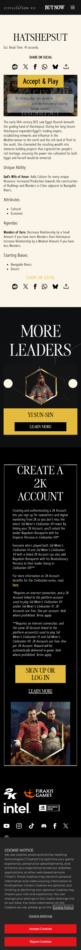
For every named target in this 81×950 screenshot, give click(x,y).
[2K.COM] (10, 793)
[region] (40, 893)
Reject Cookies (41, 941)
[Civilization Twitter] (65, 826)
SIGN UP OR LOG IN (40, 674)
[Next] (72, 383)
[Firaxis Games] (38, 793)
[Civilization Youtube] (6, 826)
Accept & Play (40, 81)
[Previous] (8, 383)
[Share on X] (25, 66)
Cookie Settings (40, 916)
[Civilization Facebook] (54, 826)
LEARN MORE (40, 426)
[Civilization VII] (20, 7)
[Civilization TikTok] (31, 826)
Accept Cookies (40, 929)
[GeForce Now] (49, 808)
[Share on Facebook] (35, 66)
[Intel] (17, 808)
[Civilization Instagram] (19, 826)
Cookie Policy (63, 907)
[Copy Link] (66, 66)
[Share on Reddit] (15, 66)
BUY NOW (54, 7)
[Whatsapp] (44, 66)
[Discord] (44, 826)
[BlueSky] (55, 66)
